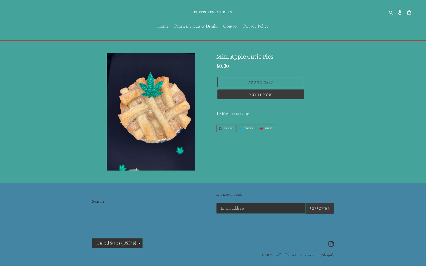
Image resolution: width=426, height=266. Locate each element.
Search (98, 201)
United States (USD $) (116, 243)
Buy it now (260, 94)
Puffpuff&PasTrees (213, 12)
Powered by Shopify (318, 255)
